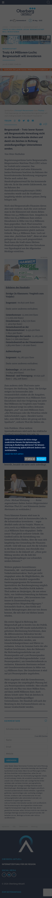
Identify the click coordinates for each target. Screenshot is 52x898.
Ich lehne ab (30, 459)
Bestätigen (41, 459)
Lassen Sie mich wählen (14, 454)
